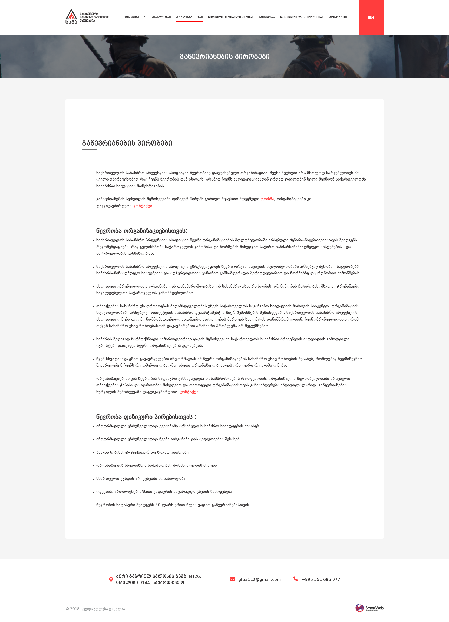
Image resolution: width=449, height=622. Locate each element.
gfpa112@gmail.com (259, 579)
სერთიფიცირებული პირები (231, 17)
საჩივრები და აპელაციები (302, 17)
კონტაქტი (338, 17)
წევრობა (267, 17)
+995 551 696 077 (320, 579)
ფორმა (267, 199)
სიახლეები (161, 17)
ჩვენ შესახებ (134, 17)
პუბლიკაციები (189, 17)
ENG (371, 17)
